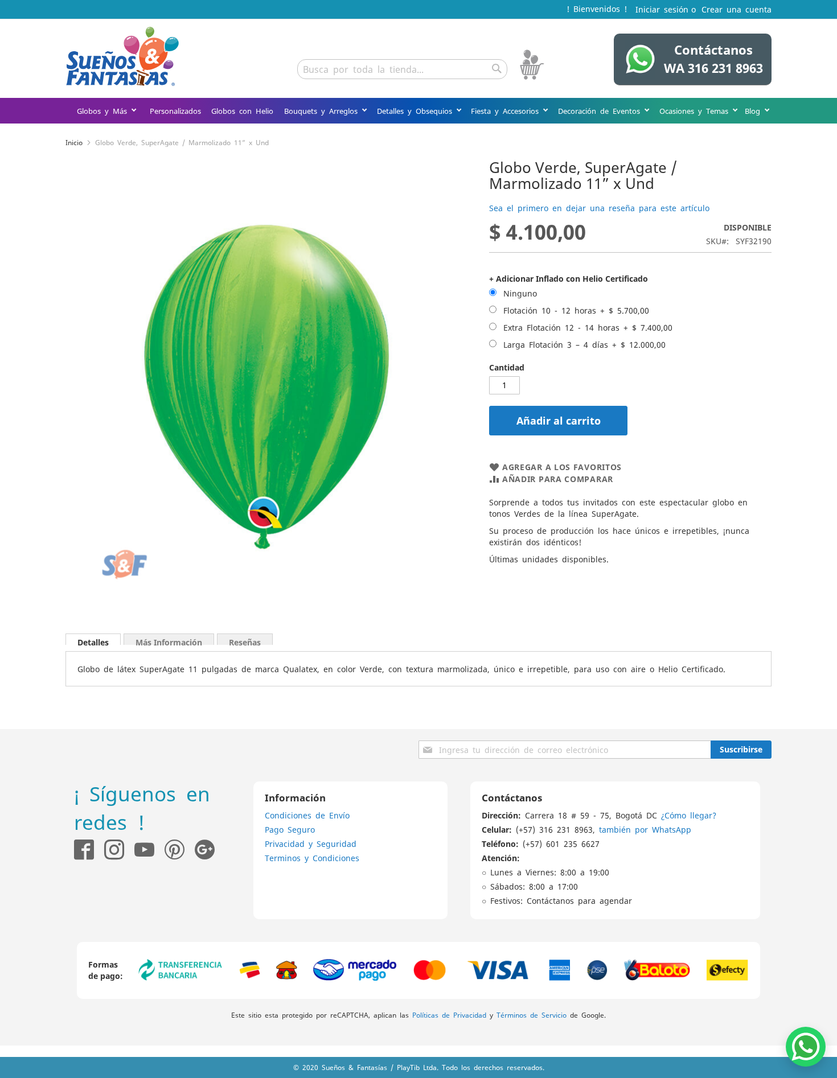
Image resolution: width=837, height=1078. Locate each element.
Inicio (74, 142)
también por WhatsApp (645, 829)
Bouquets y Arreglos (323, 110)
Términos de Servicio (532, 1014)
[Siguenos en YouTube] (144, 849)
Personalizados (175, 110)
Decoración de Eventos (601, 110)
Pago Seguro (290, 829)
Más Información (169, 641)
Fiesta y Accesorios (507, 110)
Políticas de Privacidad (449, 1014)
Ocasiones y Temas (695, 110)
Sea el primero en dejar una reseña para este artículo (599, 208)
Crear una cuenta (736, 9)
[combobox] (402, 69)
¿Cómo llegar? (688, 815)
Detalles (93, 641)
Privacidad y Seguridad (310, 843)
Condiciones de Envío (307, 815)
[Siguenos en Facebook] (84, 849)
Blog (754, 110)
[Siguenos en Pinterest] (180, 849)
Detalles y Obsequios (416, 110)
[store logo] (122, 56)
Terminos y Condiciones (312, 858)
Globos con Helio (242, 110)
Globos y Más (104, 110)
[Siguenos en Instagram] (109, 849)
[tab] (93, 639)
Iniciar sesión (661, 9)
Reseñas (245, 641)
